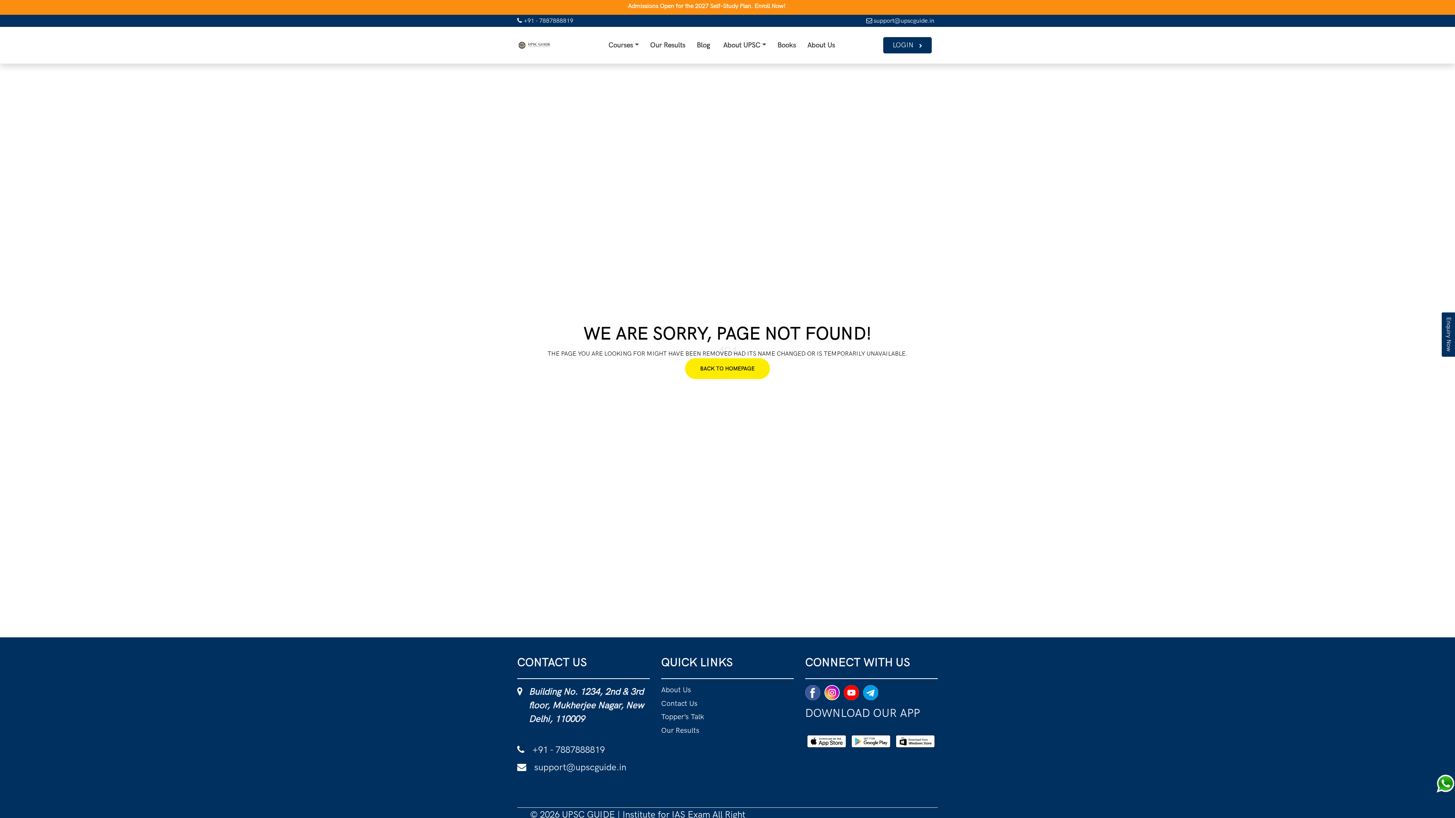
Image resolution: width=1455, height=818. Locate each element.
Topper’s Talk (688, 727)
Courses (593, 46)
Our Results (652, 46)
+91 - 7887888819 (547, 20)
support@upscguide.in (903, 20)
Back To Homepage (727, 371)
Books (796, 46)
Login (900, 46)
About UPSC (740, 46)
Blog (695, 46)
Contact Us (683, 711)
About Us (839, 46)
